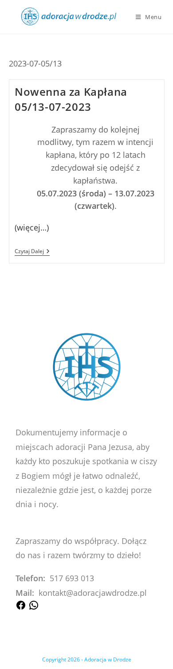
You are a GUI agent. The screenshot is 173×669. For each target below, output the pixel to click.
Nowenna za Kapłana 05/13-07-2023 (71, 99)
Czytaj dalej (32, 252)
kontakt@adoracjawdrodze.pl (93, 592)
